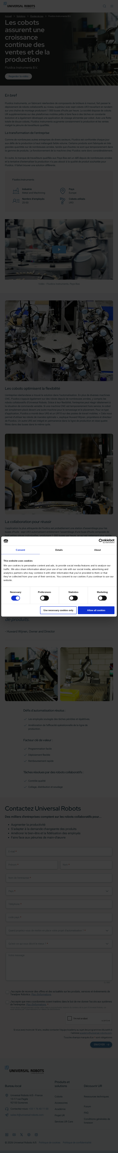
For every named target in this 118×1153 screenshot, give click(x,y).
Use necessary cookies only (58, 610)
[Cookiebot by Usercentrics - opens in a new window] (101, 541)
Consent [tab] (20, 549)
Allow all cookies (96, 610)
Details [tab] (59, 549)
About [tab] (97, 549)
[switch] (44, 598)
